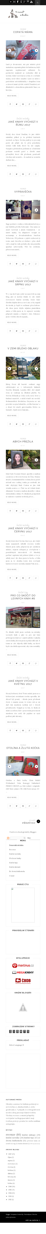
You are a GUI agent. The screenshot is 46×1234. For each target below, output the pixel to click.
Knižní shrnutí (14, 867)
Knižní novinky (15, 854)
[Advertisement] (22, 1070)
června (10, 1167)
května (10, 1170)
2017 (10, 1154)
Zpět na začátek (32, 1220)
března (10, 1177)
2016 (10, 1186)
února (10, 1180)
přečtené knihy (32, 1141)
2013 (10, 1196)
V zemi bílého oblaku (23, 348)
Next (36, 50)
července (11, 1164)
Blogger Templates (11, 1214)
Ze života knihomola (17, 871)
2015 (10, 1190)
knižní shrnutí (23, 1144)
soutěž (8, 1144)
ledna (10, 1183)
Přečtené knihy (15, 858)
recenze (23, 29)
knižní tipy (23, 592)
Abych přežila (23, 441)
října (9, 1157)
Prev (9, 50)
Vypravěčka (23, 191)
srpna (10, 1160)
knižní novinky (23, 118)
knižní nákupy (29, 1135)
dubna (10, 1173)
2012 (10, 1199)
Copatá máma (23, 32)
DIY (31, 1143)
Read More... (12, 96)
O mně (11, 876)
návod (36, 1143)
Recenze (12, 850)
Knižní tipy (13, 863)
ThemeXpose (28, 1214)
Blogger (33, 832)
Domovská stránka (16, 845)
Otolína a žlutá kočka (23, 748)
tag (14, 1144)
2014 (10, 1193)
